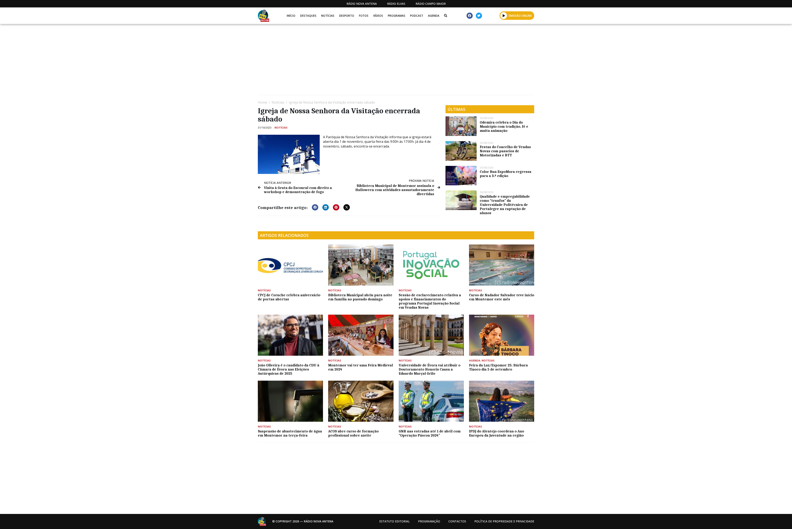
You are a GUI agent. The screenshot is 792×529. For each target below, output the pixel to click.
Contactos (457, 521)
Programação (429, 521)
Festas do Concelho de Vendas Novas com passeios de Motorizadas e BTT (505, 151)
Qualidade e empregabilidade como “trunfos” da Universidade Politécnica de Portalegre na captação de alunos (505, 204)
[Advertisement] (381, 61)
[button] (503, 15)
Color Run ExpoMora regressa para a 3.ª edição (505, 174)
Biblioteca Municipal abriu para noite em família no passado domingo (360, 297)
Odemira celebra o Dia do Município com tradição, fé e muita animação (504, 126)
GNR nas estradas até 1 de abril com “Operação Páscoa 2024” (430, 433)
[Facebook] (470, 16)
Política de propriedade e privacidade (504, 521)
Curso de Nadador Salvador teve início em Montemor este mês (501, 297)
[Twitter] (479, 16)
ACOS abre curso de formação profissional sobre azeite (353, 433)
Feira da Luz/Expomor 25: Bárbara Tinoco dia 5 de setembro (498, 367)
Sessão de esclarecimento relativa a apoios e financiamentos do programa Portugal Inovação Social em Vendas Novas (430, 301)
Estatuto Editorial (394, 521)
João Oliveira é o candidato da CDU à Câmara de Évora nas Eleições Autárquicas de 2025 (288, 369)
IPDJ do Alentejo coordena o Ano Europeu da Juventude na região (496, 433)
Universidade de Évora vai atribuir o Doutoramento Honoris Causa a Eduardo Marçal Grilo (429, 369)
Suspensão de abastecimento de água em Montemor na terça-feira (290, 433)
